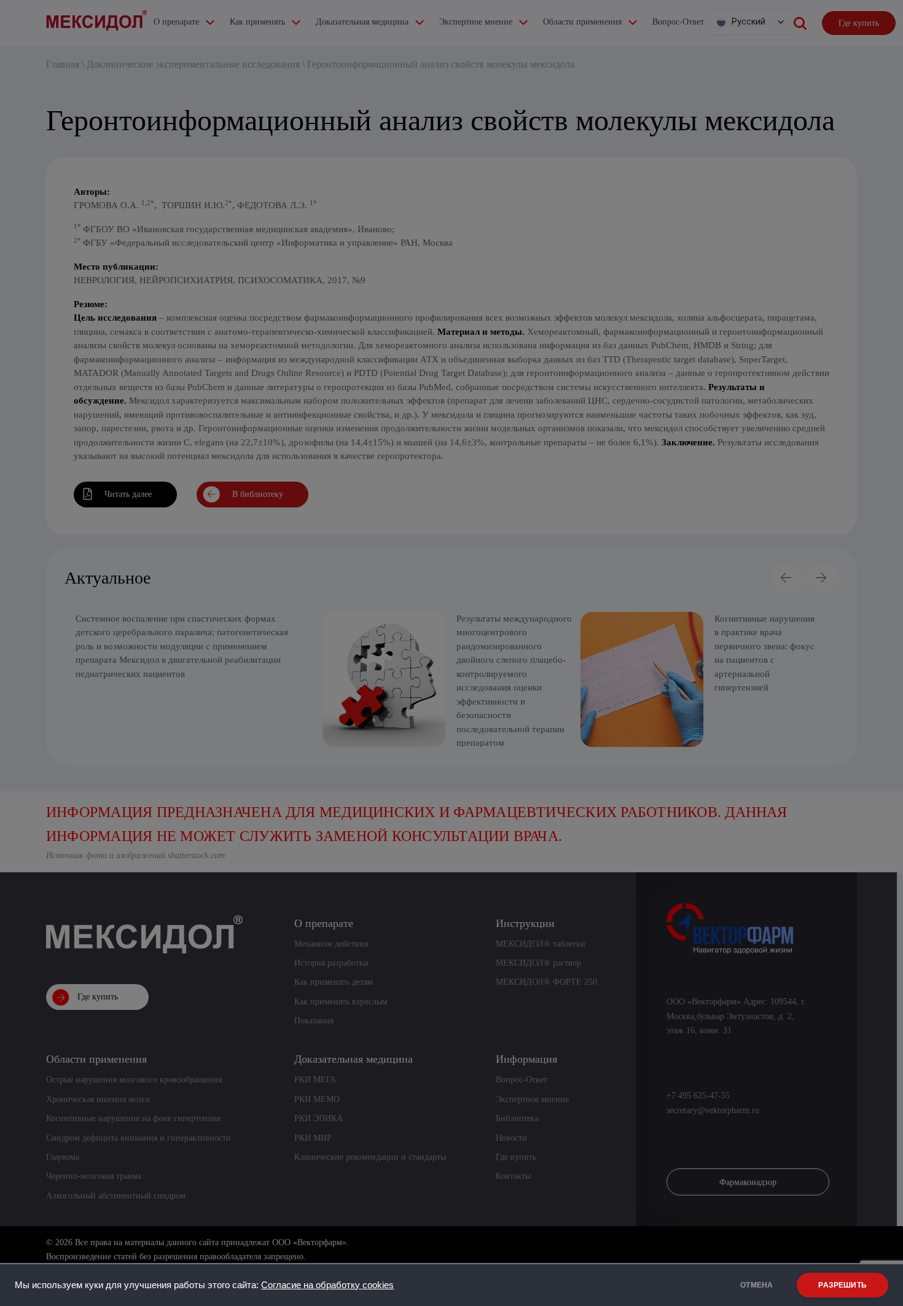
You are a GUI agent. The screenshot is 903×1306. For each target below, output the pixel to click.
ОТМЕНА (756, 1285)
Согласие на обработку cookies (327, 1285)
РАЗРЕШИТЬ (842, 1285)
